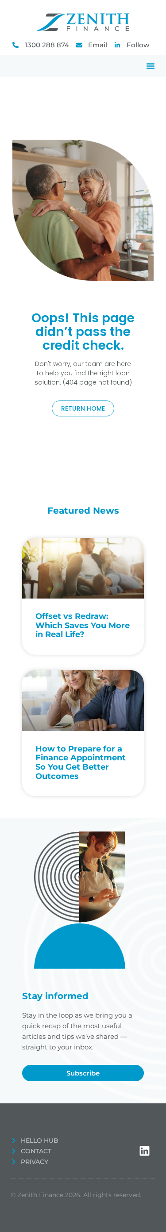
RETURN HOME (83, 408)
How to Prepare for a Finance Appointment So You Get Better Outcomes (80, 762)
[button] (150, 65)
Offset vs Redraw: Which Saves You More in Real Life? (82, 625)
